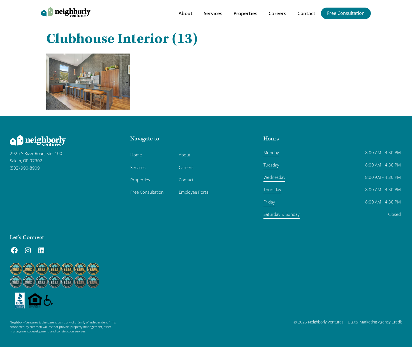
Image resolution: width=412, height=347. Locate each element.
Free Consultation (147, 192)
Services (213, 13)
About (186, 13)
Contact (306, 13)
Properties (245, 13)
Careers (277, 13)
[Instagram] (27, 250)
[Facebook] (14, 250)
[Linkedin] (41, 250)
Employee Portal (194, 192)
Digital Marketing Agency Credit (375, 322)
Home (136, 155)
